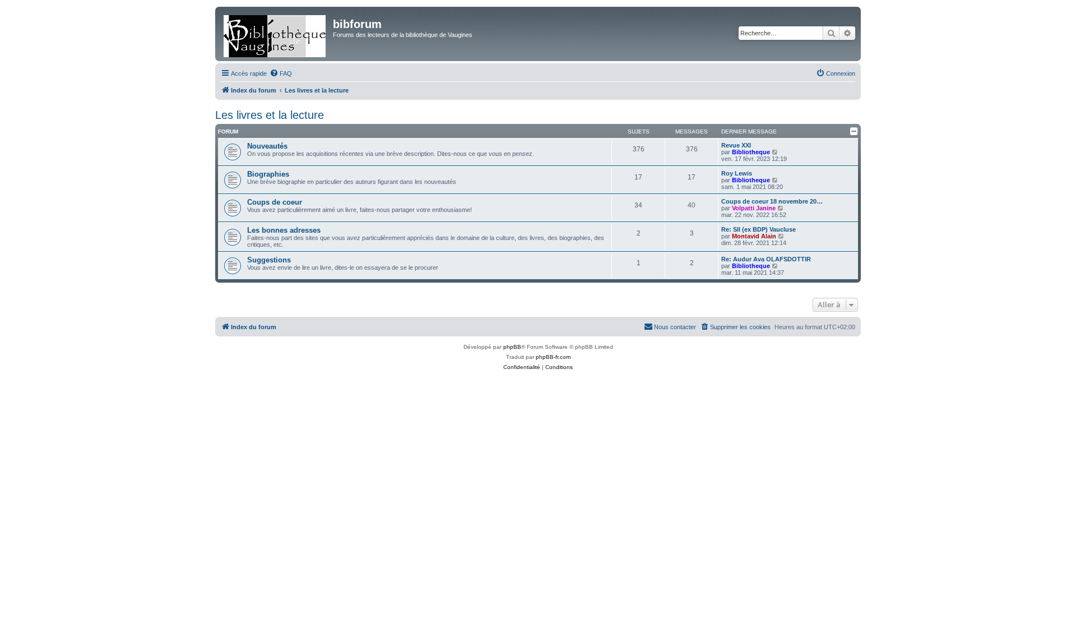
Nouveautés (267, 146)
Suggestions (269, 260)
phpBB (512, 347)
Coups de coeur (274, 202)
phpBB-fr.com (553, 357)
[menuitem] (281, 73)
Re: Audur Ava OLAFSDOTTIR (766, 259)
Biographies (268, 174)
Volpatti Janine (754, 208)
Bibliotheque (751, 152)
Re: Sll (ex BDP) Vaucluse (758, 229)
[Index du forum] (275, 34)
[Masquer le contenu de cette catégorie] (854, 131)
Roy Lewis (736, 173)
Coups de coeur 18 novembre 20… (772, 201)
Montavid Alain (754, 236)
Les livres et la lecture (269, 115)
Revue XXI (736, 145)
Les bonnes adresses (284, 230)
